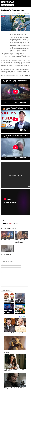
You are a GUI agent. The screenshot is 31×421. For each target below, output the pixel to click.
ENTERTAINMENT (7, 13)
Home (2, 13)
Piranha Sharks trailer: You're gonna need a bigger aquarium (20, 241)
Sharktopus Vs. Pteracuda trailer (12, 10)
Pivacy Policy (4, 417)
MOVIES (14, 13)
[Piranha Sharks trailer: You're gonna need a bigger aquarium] (21, 235)
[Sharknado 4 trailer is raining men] (7, 235)
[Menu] (29, 2)
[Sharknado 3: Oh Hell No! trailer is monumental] (7, 248)
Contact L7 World (26, 417)
